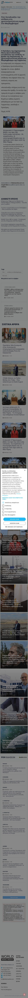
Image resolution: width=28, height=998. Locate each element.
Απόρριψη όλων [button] (14, 523)
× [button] (24, 470)
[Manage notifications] (24, 994)
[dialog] (14, 499)
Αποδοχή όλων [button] (14, 519)
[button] (14, 498)
